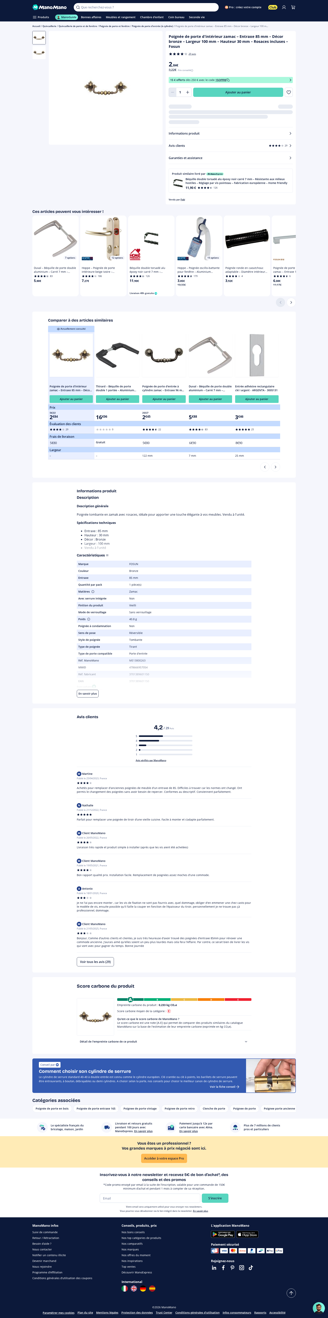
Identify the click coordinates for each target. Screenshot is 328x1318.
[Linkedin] (214, 1268)
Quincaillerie (49, 26)
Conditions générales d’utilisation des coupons (62, 1278)
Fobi (183, 199)
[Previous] (264, 467)
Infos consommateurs (237, 1312)
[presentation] (246, 1041)
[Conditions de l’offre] (290, 80)
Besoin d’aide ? (41, 1243)
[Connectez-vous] (284, 7)
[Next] (275, 467)
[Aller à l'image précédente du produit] (56, 88)
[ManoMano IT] (125, 1288)
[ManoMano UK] (134, 1288)
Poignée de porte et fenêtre (114, 26)
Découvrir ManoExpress (137, 1272)
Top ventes (129, 1266)
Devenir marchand (44, 1261)
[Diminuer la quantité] (172, 92)
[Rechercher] (78, 7)
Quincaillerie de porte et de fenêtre (78, 26)
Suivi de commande (45, 1232)
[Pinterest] (232, 1268)
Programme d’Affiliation (47, 1272)
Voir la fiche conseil (222, 1087)
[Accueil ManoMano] (50, 7)
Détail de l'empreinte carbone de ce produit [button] (108, 1041)
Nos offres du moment (136, 1255)
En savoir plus (200, 1211)
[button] (231, 180)
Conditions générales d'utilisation (197, 1312)
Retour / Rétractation (45, 1238)
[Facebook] (223, 1268)
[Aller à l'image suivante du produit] (155, 88)
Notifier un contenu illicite (49, 1255)
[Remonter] (291, 1293)
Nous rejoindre (42, 1266)
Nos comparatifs (132, 1243)
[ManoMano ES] (152, 1288)
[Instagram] (242, 1268)
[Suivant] (291, 302)
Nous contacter (42, 1249)
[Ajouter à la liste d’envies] (289, 92)
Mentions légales (107, 1312)
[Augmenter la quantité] (188, 92)
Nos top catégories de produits (141, 1238)
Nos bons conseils (133, 1232)
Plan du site (85, 1312)
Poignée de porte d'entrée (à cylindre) (152, 26)
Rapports (260, 1312)
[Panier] (293, 7)
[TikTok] (251, 1268)
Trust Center (164, 1312)
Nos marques (130, 1249)
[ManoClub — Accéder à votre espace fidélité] (273, 7)
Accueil (36, 26)
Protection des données (137, 1312)
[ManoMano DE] (143, 1288)
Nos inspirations (132, 1261)
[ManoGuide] (319, 1308)
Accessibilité (277, 1312)
